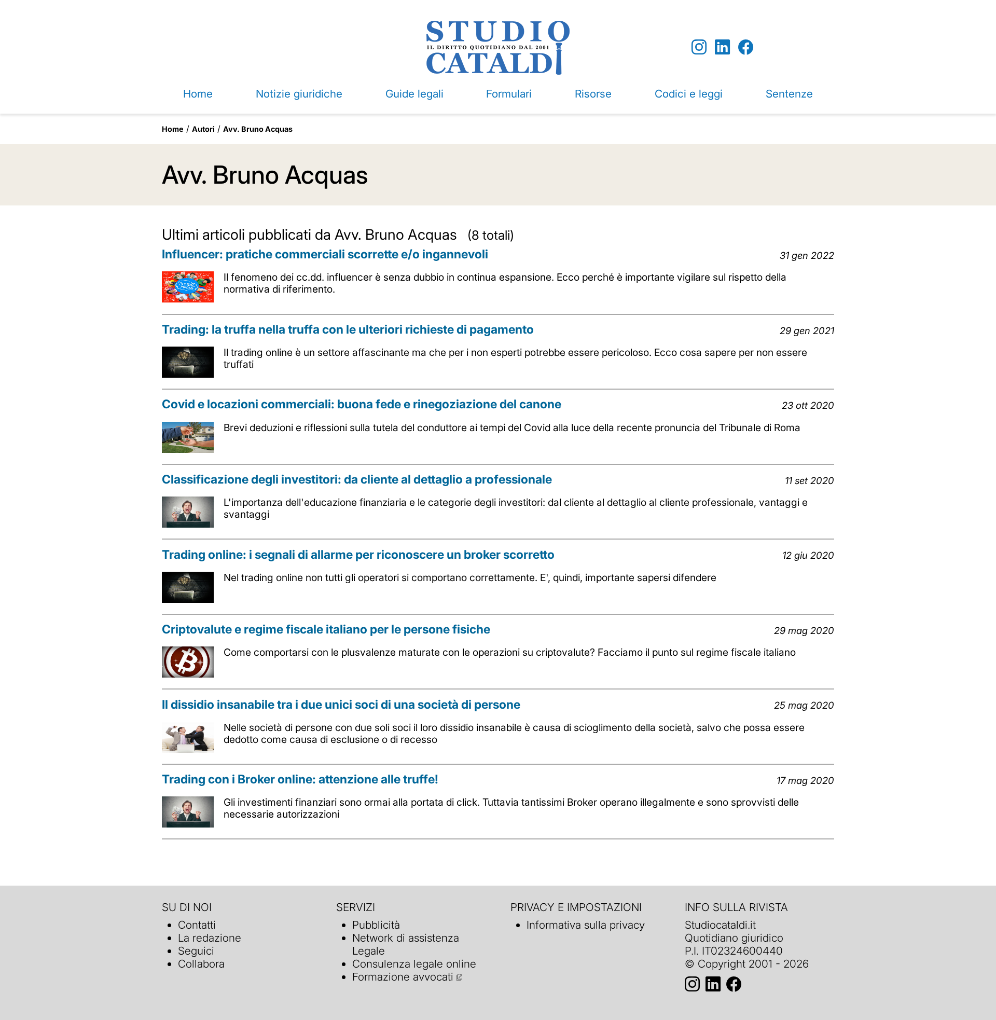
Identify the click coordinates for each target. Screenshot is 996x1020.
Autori (203, 129)
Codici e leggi (689, 93)
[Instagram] (699, 47)
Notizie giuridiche (299, 93)
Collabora (201, 963)
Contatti (197, 924)
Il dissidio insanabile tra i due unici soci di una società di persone (341, 704)
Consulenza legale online (414, 963)
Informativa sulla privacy (586, 924)
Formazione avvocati (402, 976)
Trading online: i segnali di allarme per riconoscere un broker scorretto (358, 554)
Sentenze (789, 93)
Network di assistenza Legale (405, 944)
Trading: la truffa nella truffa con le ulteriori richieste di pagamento (348, 329)
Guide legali (414, 93)
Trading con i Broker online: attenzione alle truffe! (300, 779)
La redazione (209, 937)
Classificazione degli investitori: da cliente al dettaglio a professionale (357, 479)
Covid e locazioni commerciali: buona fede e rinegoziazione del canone (361, 404)
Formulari (509, 93)
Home (198, 93)
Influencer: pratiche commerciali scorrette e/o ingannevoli (325, 254)
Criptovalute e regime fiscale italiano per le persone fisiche (326, 629)
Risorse (593, 93)
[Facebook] (745, 47)
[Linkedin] (722, 47)
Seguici (196, 950)
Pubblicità (376, 924)
